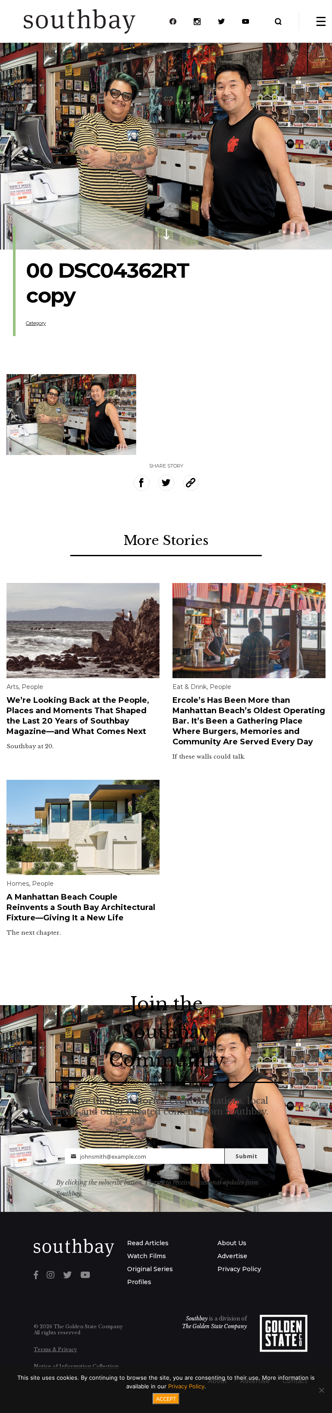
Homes (17, 884)
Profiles (139, 1282)
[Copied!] (191, 483)
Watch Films (146, 1256)
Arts (12, 687)
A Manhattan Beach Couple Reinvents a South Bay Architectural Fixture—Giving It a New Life (80, 907)
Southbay (197, 1318)
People (32, 687)
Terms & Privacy (55, 1349)
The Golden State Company (214, 1326)
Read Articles (148, 1243)
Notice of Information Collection (76, 1366)
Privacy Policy (239, 1269)
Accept (166, 1399)
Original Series (150, 1269)
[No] (321, 1390)
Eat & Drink (189, 687)
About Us (231, 1243)
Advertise (232, 1256)
